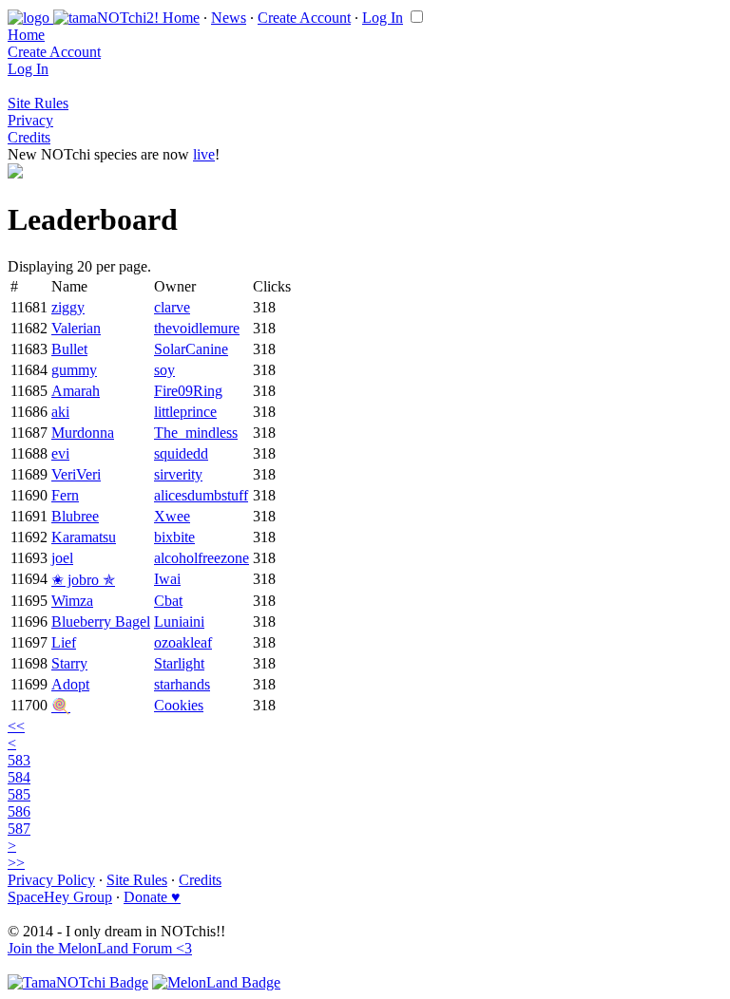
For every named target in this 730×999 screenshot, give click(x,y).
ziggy (68, 307)
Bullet (69, 349)
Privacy (30, 120)
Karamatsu (83, 537)
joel (62, 558)
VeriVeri (76, 474)
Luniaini (179, 621)
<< (16, 726)
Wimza (72, 601)
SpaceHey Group (60, 897)
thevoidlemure (197, 328)
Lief (63, 642)
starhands (182, 684)
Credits (29, 137)
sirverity (178, 474)
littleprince (185, 412)
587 (19, 828)
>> (16, 863)
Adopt (70, 684)
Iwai (167, 579)
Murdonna (82, 432)
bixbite (174, 537)
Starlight (179, 663)
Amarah (75, 391)
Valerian (76, 328)
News (228, 17)
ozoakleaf (183, 642)
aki (60, 412)
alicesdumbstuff (201, 495)
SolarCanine (191, 349)
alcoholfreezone (201, 558)
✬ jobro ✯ (83, 580)
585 (19, 794)
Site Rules (38, 103)
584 (19, 777)
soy (164, 370)
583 (19, 760)
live (204, 154)
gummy (74, 370)
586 (19, 811)
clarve (172, 307)
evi (60, 453)
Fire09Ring (188, 391)
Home (181, 17)
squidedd (181, 453)
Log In (382, 17)
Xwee (172, 516)
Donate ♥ (152, 897)
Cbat (168, 601)
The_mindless (196, 432)
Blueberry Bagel (100, 621)
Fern (65, 495)
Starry (69, 663)
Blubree (75, 516)
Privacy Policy (51, 880)
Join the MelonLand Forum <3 (100, 948)
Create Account (304, 17)
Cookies (178, 705)
